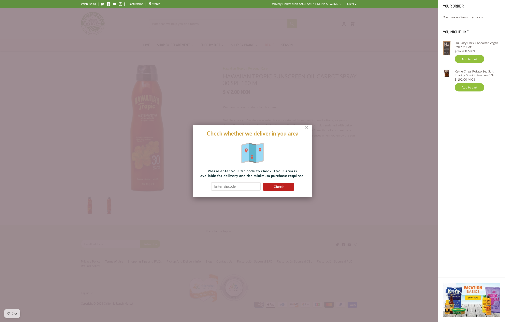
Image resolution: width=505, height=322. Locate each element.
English (333, 4)
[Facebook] (108, 4)
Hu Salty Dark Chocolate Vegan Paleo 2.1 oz (476, 44)
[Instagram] (120, 4)
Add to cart (469, 59)
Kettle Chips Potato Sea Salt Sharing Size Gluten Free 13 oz (476, 73)
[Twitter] (102, 4)
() (88, 4)
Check (279, 187)
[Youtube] (114, 4)
